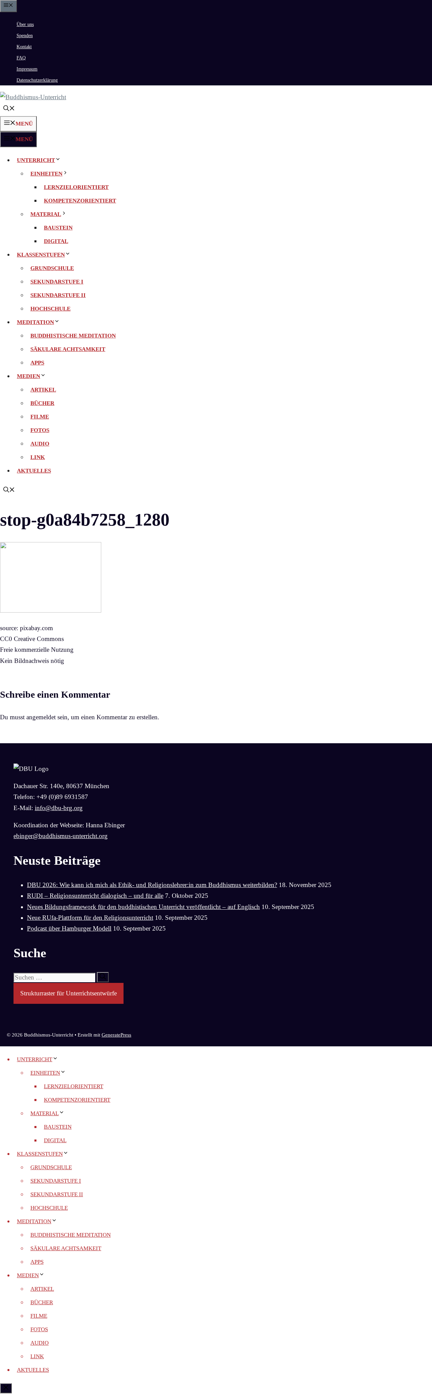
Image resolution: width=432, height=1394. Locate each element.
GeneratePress (116, 1035)
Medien (28, 376)
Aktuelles (34, 470)
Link (37, 457)
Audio (39, 443)
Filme (39, 416)
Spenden (25, 35)
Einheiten (46, 173)
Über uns (25, 24)
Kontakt (24, 46)
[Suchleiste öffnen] (9, 109)
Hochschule (50, 308)
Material (45, 214)
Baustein (58, 227)
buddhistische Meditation (73, 335)
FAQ (21, 57)
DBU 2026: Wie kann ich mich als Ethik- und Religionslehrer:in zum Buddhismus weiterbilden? (152, 884)
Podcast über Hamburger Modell (69, 928)
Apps (37, 362)
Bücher (42, 403)
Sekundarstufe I (56, 281)
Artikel (43, 389)
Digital (56, 241)
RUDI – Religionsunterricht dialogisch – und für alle (95, 895)
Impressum (27, 69)
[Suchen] (103, 977)
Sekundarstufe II (58, 295)
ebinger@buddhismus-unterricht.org (61, 835)
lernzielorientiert (76, 187)
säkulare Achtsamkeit (67, 349)
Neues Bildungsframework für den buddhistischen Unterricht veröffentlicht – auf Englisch (143, 906)
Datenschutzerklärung (37, 80)
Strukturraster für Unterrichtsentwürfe (68, 993)
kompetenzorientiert (80, 200)
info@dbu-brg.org (59, 807)
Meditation (35, 322)
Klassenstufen (41, 254)
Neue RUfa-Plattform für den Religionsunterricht (90, 917)
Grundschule (52, 268)
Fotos (39, 430)
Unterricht (36, 160)
